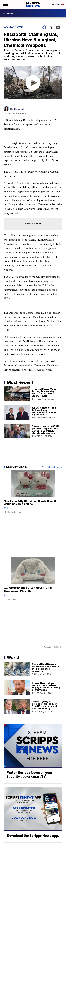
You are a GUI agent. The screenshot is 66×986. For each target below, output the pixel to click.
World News (13, 26)
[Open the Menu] (5, 4)
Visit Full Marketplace (52, 467)
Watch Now (57, 5)
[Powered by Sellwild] (57, 647)
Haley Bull (19, 108)
